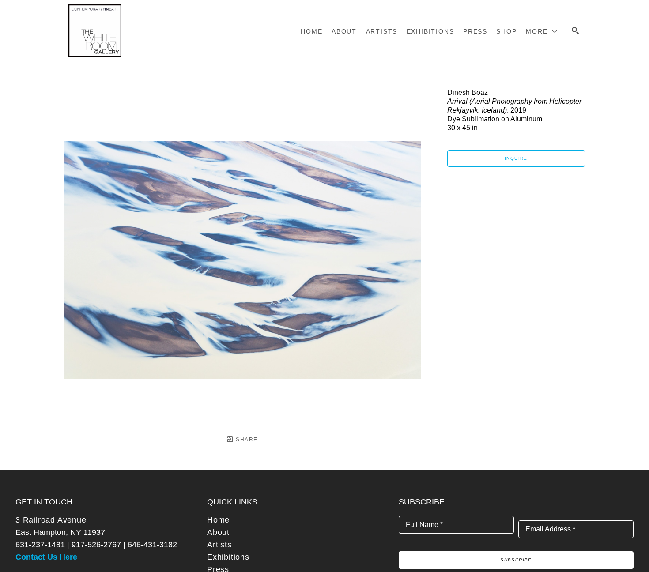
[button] (542, 31)
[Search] (575, 30)
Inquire (516, 158)
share (245, 440)
